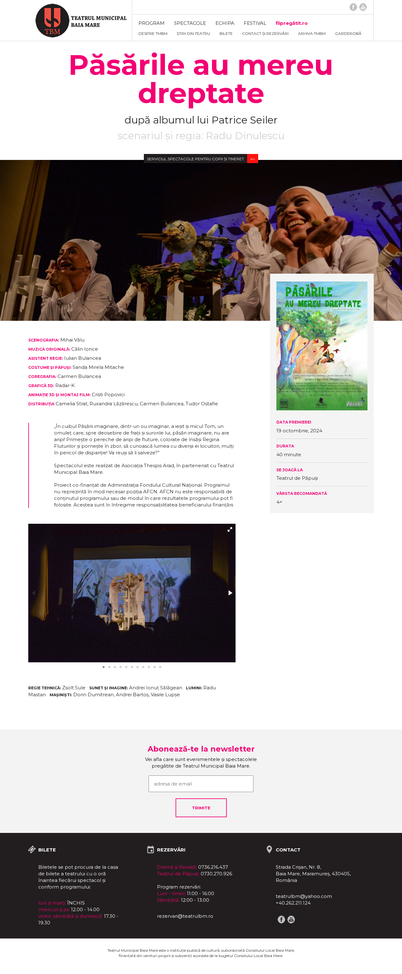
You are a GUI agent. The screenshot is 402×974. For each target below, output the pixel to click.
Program (152, 23)
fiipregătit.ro (292, 23)
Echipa (224, 23)
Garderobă (348, 33)
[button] (230, 529)
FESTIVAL (255, 23)
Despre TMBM (153, 33)
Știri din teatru (193, 33)
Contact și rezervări (265, 33)
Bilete (226, 33)
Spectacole (190, 23)
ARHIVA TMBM (312, 33)
